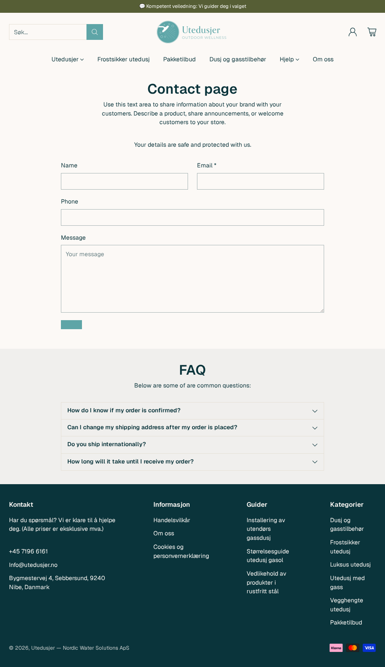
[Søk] (94, 32)
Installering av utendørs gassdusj (266, 529)
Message (73, 238)
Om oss (163, 533)
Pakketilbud (346, 622)
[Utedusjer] (192, 32)
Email (207, 165)
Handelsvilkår (171, 520)
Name (69, 165)
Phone (69, 201)
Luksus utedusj (350, 564)
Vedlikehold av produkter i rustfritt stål (266, 582)
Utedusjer (43, 647)
